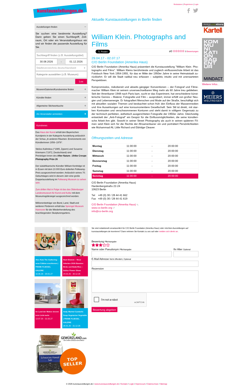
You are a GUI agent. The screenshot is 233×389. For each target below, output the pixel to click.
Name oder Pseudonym (111, 249)
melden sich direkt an (168, 231)
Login (196, 4)
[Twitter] (195, 10)
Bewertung (104, 241)
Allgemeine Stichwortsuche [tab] (49, 106)
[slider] (101, 245)
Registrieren (188, 4)
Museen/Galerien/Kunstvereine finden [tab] (55, 89)
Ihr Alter (181, 249)
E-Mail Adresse (111, 259)
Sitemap (163, 384)
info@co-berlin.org (102, 211)
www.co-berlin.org (102, 207)
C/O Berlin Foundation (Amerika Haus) (114, 204)
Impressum (140, 384)
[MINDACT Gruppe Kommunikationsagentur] (213, 81)
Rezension (98, 268)
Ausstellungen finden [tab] (46, 27)
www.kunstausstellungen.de (106, 384)
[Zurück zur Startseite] (60, 17)
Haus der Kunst (48, 132)
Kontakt (124, 384)
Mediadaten (178, 4)
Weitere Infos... (211, 84)
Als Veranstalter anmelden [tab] (49, 114)
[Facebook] (188, 10)
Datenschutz (152, 384)
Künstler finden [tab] (43, 97)
